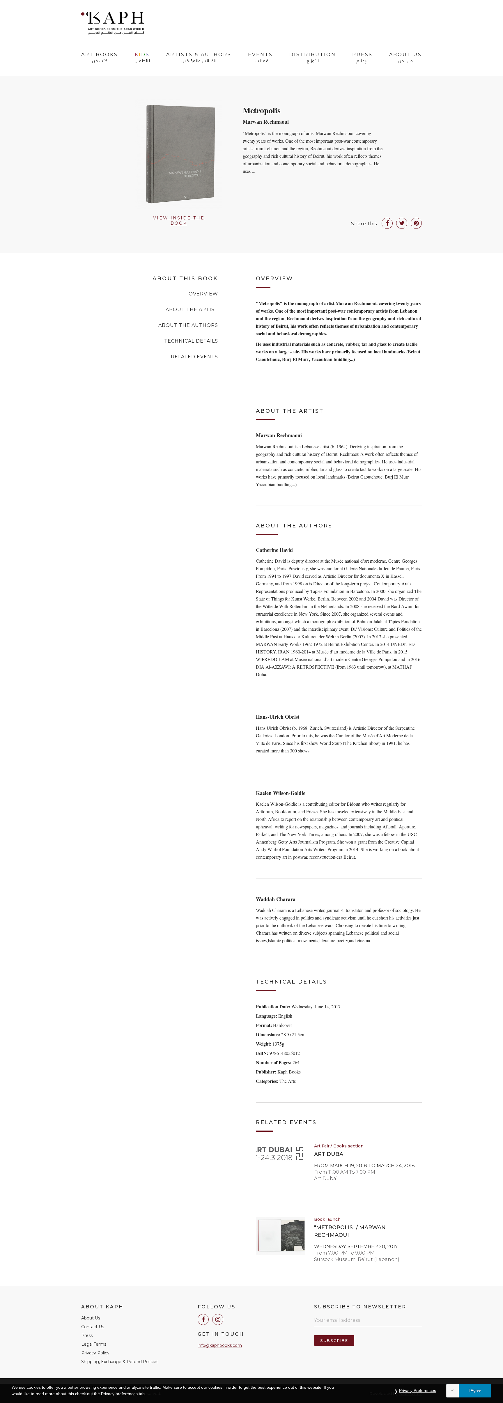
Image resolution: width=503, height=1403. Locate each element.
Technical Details (191, 341)
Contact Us (92, 1326)
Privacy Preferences (417, 1390)
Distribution (312, 58)
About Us (405, 58)
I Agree (475, 1390)
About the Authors (188, 325)
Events (260, 58)
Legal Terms (93, 1344)
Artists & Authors (198, 58)
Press (362, 58)
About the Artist (192, 309)
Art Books (99, 58)
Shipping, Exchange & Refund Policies (119, 1361)
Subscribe (334, 1340)
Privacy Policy (95, 1353)
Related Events (194, 356)
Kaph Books (112, 23)
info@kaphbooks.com (220, 1345)
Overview (203, 294)
